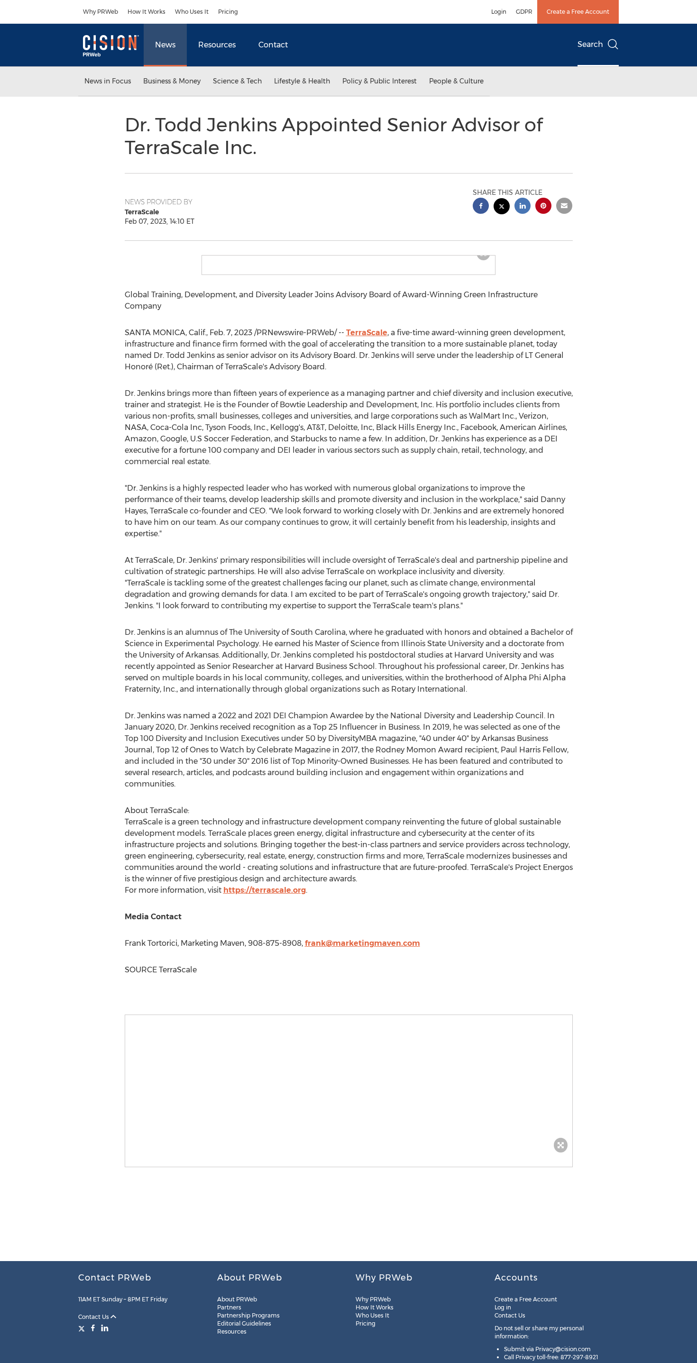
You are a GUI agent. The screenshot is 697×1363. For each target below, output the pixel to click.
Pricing (228, 11)
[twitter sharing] (502, 207)
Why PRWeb (100, 11)
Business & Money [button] (172, 81)
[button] (348, 259)
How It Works (146, 11)
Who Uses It (192, 11)
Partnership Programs (248, 1315)
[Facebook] (93, 1328)
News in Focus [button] (107, 81)
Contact (273, 44)
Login (498, 11)
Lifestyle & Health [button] (302, 81)
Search (590, 44)
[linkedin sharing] (522, 207)
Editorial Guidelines (244, 1323)
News (165, 44)
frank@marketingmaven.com (362, 950)
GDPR (524, 11)
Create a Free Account (578, 11)
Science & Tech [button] (237, 81)
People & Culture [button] (456, 81)
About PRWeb (237, 1299)
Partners (229, 1307)
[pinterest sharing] (543, 207)
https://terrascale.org (264, 897)
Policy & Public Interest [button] (379, 81)
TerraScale (366, 340)
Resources (217, 44)
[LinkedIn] (105, 1328)
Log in (503, 1307)
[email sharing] (564, 207)
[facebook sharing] (481, 207)
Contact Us (94, 1316)
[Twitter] (82, 1328)
